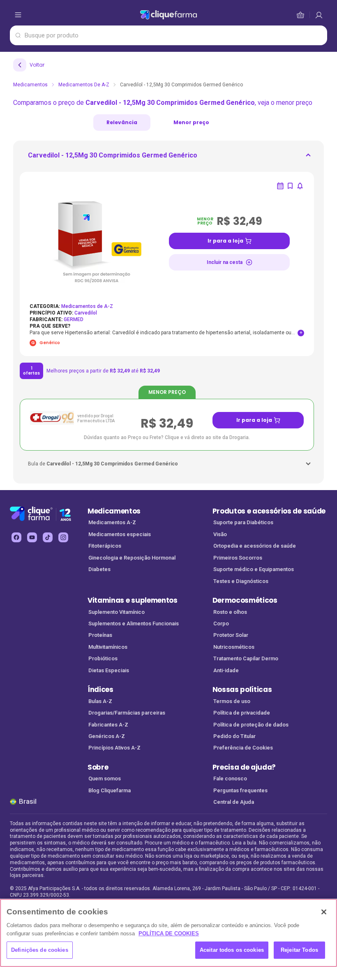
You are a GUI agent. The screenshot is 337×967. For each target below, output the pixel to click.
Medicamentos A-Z (112, 522)
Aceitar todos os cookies (232, 950)
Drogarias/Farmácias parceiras (126, 713)
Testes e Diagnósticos (240, 581)
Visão (220, 534)
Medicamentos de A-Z (83, 85)
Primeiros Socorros (237, 558)
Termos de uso (231, 701)
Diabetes (99, 569)
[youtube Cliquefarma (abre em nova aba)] (32, 537)
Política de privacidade (241, 713)
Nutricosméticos (233, 647)
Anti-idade (226, 670)
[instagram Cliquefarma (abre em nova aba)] (63, 537)
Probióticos (103, 658)
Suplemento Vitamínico (116, 612)
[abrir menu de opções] (18, 15)
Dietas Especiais (108, 670)
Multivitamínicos (107, 647)
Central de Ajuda (233, 802)
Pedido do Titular (234, 736)
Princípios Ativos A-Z (114, 748)
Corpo (221, 623)
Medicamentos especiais (119, 534)
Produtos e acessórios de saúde (268, 511)
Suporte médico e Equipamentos (253, 569)
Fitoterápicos (104, 546)
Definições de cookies (39, 950)
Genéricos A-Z (106, 736)
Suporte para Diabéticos (243, 522)
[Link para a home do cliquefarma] (168, 15)
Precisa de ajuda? (244, 767)
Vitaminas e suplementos (133, 600)
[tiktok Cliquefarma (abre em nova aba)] (47, 537)
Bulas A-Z (100, 701)
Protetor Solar (230, 635)
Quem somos (104, 778)
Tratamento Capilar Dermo (245, 658)
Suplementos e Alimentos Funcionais (133, 623)
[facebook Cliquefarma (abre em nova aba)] (16, 537)
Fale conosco (230, 778)
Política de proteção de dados (251, 725)
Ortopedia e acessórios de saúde (254, 546)
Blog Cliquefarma (109, 790)
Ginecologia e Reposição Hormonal (131, 558)
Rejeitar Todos (299, 950)
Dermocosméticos (244, 600)
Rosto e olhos (230, 612)
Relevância (121, 122)
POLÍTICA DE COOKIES (168, 933)
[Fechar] (324, 912)
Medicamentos (30, 85)
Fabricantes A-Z (108, 725)
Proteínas (100, 635)
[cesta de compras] (318, 14)
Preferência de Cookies (243, 748)
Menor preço (191, 122)
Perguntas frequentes (240, 790)
